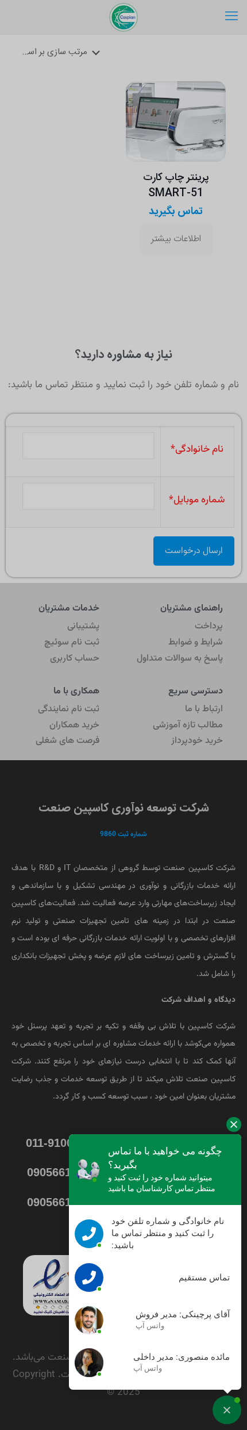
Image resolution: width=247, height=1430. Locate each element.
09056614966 (62, 1202)
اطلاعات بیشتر (176, 239)
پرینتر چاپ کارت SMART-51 (176, 185)
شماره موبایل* (197, 500)
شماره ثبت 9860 (123, 834)
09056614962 (62, 1172)
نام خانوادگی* (197, 449)
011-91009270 (62, 1143)
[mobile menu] (231, 17)
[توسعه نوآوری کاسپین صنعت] (123, 17)
